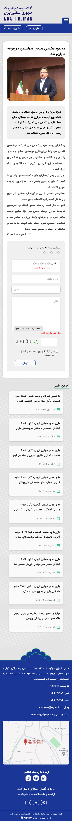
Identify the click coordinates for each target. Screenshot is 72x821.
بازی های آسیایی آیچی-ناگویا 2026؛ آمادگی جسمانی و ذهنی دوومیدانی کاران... (36, 425)
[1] (34, 263)
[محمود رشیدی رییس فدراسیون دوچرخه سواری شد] (36, 79)
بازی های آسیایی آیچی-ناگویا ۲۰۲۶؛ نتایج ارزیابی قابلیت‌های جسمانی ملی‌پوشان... (37, 480)
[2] (37, 263)
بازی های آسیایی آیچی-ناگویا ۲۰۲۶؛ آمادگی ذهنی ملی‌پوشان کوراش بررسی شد (37, 561)
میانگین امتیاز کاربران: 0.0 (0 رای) (44, 248)
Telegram (36, 802)
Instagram (28, 802)
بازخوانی (36, 341)
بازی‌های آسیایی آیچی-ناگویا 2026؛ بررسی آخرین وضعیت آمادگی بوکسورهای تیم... (37, 534)
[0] (44, 252)
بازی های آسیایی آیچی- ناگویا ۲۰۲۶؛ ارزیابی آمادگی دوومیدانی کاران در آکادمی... (36, 507)
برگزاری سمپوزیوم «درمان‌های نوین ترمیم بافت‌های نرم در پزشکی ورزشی (37, 616)
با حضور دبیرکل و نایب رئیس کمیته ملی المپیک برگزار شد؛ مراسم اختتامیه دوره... (37, 398)
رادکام (35, 818)
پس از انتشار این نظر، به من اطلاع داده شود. (38, 353)
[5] (48, 263)
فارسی (36, 28)
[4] (44, 263)
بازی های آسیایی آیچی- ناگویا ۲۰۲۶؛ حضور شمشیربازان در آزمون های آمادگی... (36, 588)
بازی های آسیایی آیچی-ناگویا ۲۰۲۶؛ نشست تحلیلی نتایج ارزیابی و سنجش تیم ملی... (36, 455)
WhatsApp (44, 802)
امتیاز (54, 263)
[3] (41, 263)
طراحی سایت (46, 818)
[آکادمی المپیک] (36, 13)
